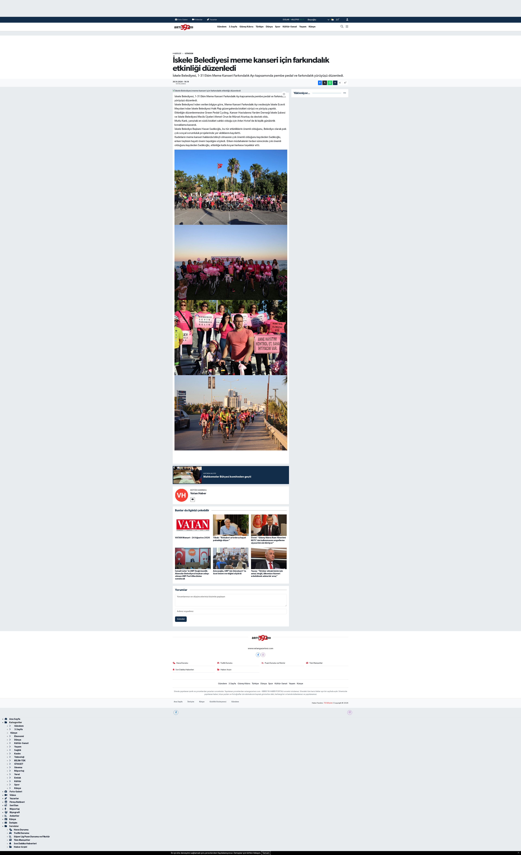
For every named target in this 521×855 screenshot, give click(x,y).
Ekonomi (19, 736)
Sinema (18, 767)
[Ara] (342, 26)
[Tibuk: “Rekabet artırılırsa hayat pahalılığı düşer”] (231, 525)
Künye (312, 26)
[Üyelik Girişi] (346, 20)
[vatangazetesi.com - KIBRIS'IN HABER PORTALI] (183, 26)
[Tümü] (344, 93)
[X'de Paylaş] (324, 83)
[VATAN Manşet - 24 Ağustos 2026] (193, 525)
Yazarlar (213, 20)
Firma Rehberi (17, 802)
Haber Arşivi (226, 670)
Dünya (269, 26)
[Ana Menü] (347, 26)
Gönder (181, 619)
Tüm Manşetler (316, 663)
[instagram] (349, 712)
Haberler (177, 54)
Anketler (14, 816)
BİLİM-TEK (20, 760)
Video (12, 795)
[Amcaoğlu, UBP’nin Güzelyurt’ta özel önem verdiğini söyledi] (231, 558)
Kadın (17, 753)
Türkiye (259, 26)
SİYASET (18, 764)
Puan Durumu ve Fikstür (275, 663)
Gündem (221, 26)
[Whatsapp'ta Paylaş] (330, 83)
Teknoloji (19, 757)
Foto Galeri (183, 20)
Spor (277, 26)
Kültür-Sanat (290, 26)
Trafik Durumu (226, 663)
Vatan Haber (198, 493)
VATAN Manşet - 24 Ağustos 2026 (192, 538)
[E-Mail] (192, 499)
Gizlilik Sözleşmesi (217, 702)
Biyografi (14, 812)
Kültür (17, 781)
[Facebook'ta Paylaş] (320, 83)
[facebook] (176, 712)
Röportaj (19, 771)
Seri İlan (13, 805)
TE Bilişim (328, 703)
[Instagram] (263, 655)
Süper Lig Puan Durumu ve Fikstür (32, 836)
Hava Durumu (182, 663)
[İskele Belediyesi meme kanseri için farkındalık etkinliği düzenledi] (231, 91)
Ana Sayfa (178, 702)
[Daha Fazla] (335, 83)
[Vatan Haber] (181, 495)
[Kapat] (519, 853)
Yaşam (302, 26)
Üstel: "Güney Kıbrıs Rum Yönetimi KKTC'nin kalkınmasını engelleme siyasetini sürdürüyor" (268, 540)
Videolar (198, 20)
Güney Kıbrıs (246, 26)
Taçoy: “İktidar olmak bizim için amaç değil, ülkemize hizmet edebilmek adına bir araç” (267, 573)
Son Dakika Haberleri (185, 670)
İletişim (191, 702)
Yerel (17, 774)
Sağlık (17, 750)
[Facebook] (258, 655)
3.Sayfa (233, 26)
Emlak (17, 778)
